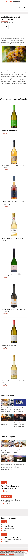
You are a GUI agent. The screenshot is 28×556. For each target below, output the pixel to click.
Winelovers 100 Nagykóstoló (9, 537)
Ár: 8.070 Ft (6, 311)
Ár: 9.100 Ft (6, 384)
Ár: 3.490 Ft (6, 240)
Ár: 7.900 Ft (6, 276)
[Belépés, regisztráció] (18, 8)
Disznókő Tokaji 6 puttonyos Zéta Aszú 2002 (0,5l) (13, 202)
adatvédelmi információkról (18, 552)
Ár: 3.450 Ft (6, 347)
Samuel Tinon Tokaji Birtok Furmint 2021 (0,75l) (13, 309)
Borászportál (4, 21)
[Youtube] (24, 8)
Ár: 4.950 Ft (6, 132)
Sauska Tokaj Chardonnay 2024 (9, 130)
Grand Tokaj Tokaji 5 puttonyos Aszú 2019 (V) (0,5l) (13, 381)
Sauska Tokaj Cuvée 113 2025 (9, 345)
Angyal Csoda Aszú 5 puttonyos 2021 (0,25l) (12, 238)
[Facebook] (21, 8)
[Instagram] (22, 8)
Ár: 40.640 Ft (6, 204)
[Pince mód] (16, 8)
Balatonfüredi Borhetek (10, 500)
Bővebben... (6, 134)
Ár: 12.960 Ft (6, 167)
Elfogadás (7, 554)
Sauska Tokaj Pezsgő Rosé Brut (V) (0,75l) (12, 274)
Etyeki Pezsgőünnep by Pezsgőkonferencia (10, 487)
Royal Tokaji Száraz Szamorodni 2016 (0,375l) (13, 165)
